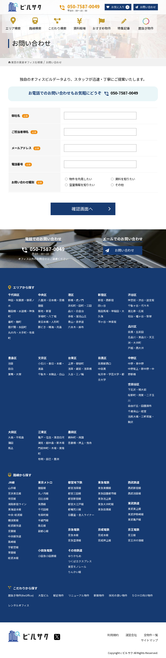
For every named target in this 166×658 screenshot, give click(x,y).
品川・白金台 (76, 311)
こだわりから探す (25, 588)
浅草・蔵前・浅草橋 (80, 369)
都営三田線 (74, 493)
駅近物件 (58, 595)
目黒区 (102, 358)
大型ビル (43, 595)
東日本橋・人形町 (48, 322)
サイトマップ (149, 640)
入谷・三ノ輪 (76, 374)
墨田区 (72, 432)
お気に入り (119, 7)
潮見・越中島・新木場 (51, 443)
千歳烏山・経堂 (137, 411)
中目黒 (102, 369)
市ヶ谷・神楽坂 (107, 322)
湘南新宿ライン (17, 504)
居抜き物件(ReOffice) (21, 595)
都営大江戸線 (76, 504)
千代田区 (13, 295)
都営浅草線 (74, 488)
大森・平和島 (16, 437)
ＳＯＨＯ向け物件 (142, 595)
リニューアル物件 (78, 595)
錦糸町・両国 (76, 437)
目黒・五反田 (136, 332)
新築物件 (99, 595)
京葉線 (12, 531)
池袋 (10, 363)
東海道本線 (14, 509)
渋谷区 (132, 295)
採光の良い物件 (118, 595)
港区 (71, 295)
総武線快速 (14, 525)
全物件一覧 (151, 635)
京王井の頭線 (136, 540)
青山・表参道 (76, 322)
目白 (10, 369)
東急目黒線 (104, 509)
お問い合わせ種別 (23, 182)
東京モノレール (77, 567)
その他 (119, 185)
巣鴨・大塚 (14, 374)
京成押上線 (104, 540)
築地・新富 (44, 311)
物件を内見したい (80, 179)
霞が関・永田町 (17, 327)
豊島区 (12, 358)
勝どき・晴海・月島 (50, 327)
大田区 (12, 432)
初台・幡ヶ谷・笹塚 (140, 316)
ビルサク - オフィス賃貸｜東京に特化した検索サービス (24, 7)
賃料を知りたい (125, 179)
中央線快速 (14, 536)
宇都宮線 (13, 547)
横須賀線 (13, 520)
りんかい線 (74, 572)
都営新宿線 (74, 499)
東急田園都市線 (107, 493)
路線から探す (22, 475)
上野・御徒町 (76, 363)
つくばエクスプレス (80, 561)
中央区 (42, 295)
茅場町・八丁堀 (47, 316)
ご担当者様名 (20, 132)
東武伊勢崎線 (136, 514)
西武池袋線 (134, 493)
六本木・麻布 (76, 327)
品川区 (132, 326)
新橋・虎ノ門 (76, 300)
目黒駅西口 (104, 363)
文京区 (42, 358)
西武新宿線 (134, 488)
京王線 (132, 535)
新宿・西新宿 (106, 300)
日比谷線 (43, 499)
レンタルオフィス (18, 605)
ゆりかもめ (74, 556)
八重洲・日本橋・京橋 (51, 300)
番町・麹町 (14, 322)
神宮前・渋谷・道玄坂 (141, 300)
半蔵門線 (43, 520)
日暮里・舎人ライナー (81, 515)
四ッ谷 (102, 305)
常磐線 (12, 552)
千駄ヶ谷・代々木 (138, 305)
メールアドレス (21, 148)
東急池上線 (104, 499)
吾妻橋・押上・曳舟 (80, 443)
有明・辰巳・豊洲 (48, 459)
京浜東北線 (14, 493)
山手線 (12, 488)
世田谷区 (133, 384)
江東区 (42, 432)
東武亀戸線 (134, 519)
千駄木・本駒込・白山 (51, 374)
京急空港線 (74, 540)
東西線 (42, 504)
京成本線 (103, 535)
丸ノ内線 (43, 493)
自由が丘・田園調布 (140, 406)
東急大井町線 (106, 504)
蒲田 (10, 443)
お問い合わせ (148, 7)
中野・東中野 (136, 363)
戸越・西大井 (136, 348)
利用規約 (113, 635)
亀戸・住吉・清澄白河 (51, 437)
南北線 (42, 525)
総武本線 (13, 558)
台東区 (72, 358)
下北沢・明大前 (137, 389)
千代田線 (43, 509)
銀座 (40, 305)
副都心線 (43, 531)
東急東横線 (104, 488)
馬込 (10, 448)
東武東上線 (134, 509)
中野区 (132, 358)
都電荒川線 (74, 509)
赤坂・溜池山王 (77, 316)
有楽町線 (43, 515)
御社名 (16, 115)
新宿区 (102, 295)
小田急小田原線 (47, 556)
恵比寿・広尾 (136, 311)
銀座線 (42, 488)
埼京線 (12, 499)
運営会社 (131, 635)
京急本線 (73, 535)
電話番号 (17, 164)
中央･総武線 (15, 515)
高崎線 (12, 542)
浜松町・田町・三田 (80, 305)
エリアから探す (23, 287)
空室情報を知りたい (82, 185)
